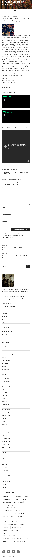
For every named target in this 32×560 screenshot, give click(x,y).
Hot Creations (6, 513)
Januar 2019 (5, 435)
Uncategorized (5, 369)
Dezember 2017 (6, 473)
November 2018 (6, 441)
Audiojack (25, 496)
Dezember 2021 (6, 378)
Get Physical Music (7, 510)
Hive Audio (17, 510)
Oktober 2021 (5, 384)
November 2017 (6, 476)
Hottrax (14, 513)
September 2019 (6, 415)
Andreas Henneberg (16, 496)
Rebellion (5, 530)
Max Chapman (6, 521)
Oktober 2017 (5, 478)
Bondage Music (7, 499)
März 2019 (4, 430)
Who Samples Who (21, 541)
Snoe (22, 535)
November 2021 (6, 381)
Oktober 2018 (5, 444)
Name (4, 207)
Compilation (16, 499)
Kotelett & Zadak (7, 519)
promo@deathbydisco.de (8, 306)
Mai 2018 (4, 458)
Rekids (11, 530)
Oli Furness (18, 172)
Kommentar (5, 187)
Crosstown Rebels (18, 502)
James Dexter (21, 513)
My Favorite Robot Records (10, 524)
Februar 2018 (5, 467)
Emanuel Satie (24, 505)
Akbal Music (6, 496)
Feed (3, 322)
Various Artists (6, 541)
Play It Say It (6, 527)
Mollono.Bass (15, 521)
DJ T (18, 505)
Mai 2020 (4, 401)
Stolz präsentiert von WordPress (11, 556)
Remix (16, 530)
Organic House (6, 360)
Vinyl (14, 541)
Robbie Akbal (6, 535)
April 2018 (4, 461)
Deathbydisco (13, 16)
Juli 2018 (4, 453)
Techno (4, 366)
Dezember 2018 (6, 438)
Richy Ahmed (17, 533)
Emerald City (9, 172)
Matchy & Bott (17, 519)
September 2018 (6, 447)
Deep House (5, 349)
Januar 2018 (5, 470)
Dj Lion (13, 505)
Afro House (5, 346)
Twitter (4, 319)
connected (23, 499)
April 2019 (4, 427)
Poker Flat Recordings (16, 527)
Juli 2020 (4, 395)
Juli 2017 (4, 487)
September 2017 (6, 481)
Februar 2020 (5, 404)
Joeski (12, 516)
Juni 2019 (4, 421)
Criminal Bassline (7, 502)
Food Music (14, 507)
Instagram (4, 316)
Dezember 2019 (6, 409)
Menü (17, 11)
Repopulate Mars (7, 533)
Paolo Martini (22, 524)
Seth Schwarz (15, 535)
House (6, 169)
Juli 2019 (4, 418)
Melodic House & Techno (8, 354)
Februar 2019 (5, 432)
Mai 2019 (4, 424)
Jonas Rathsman (20, 516)
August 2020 (5, 392)
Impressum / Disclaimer (8, 331)
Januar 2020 (5, 407)
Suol (27, 538)
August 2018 (5, 450)
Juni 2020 (4, 398)
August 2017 (5, 484)
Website (4, 221)
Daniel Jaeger (6, 505)
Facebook (4, 313)
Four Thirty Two (23, 507)
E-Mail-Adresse (7, 214)
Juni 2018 (4, 455)
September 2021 (6, 387)
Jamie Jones (6, 516)
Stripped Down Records (18, 538)
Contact (4, 337)
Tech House (14, 169)
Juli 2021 (4, 389)
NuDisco (4, 357)
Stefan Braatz (6, 538)
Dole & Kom (5, 334)
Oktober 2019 (5, 412)
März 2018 (4, 464)
